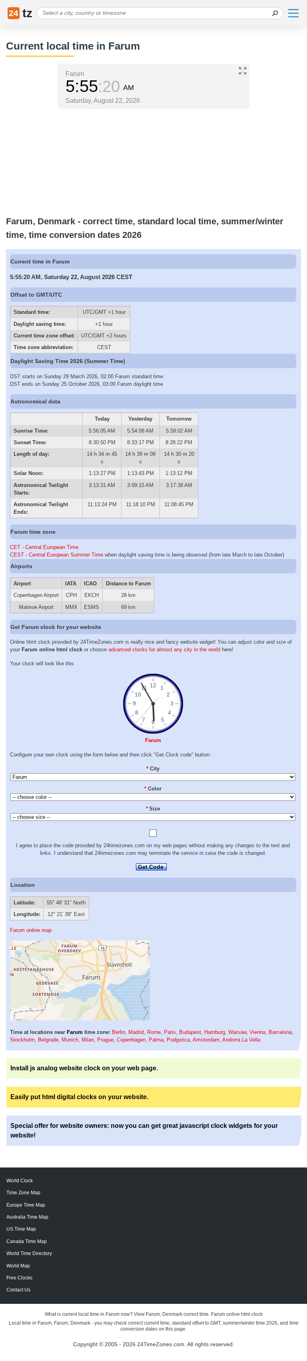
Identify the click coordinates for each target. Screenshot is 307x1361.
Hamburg (214, 1032)
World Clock (19, 1180)
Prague (105, 1040)
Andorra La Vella (241, 1040)
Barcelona (280, 1032)
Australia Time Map (27, 1217)
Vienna (257, 1032)
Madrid (136, 1032)
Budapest (190, 1032)
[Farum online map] (80, 1019)
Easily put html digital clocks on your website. (79, 1097)
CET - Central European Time (44, 547)
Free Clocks (19, 1278)
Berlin (118, 1032)
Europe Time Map (25, 1205)
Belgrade (48, 1040)
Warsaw (237, 1032)
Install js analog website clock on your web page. (84, 1068)
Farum (153, 740)
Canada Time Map (26, 1241)
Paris (170, 1032)
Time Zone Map (23, 1192)
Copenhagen (131, 1040)
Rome (154, 1032)
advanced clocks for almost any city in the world (164, 650)
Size (153, 809)
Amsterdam (206, 1040)
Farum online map (31, 930)
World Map (18, 1266)
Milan (88, 1040)
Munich (70, 1040)
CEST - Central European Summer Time (56, 555)
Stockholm (22, 1040)
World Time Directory (29, 1253)
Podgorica (178, 1040)
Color (152, 789)
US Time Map (21, 1229)
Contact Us (18, 1290)
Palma (156, 1040)
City (152, 769)
